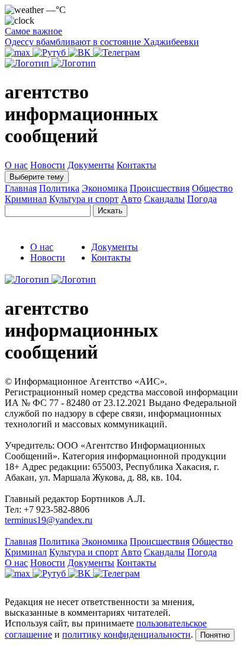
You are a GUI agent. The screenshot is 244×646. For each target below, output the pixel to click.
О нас (16, 165)
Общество (212, 188)
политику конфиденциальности (126, 634)
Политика (59, 188)
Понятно (215, 635)
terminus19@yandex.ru (48, 520)
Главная (21, 188)
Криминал (26, 199)
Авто (131, 199)
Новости (47, 165)
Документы (91, 165)
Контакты (136, 165)
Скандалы (164, 199)
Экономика (104, 188)
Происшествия (160, 188)
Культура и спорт (83, 199)
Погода (202, 199)
